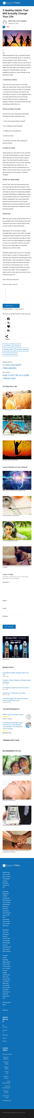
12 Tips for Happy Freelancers (12, 366)
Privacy (5, 1041)
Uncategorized (7, 1100)
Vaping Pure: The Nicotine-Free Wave (14, 693)
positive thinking (22, 349)
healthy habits (9, 349)
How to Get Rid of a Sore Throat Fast (16, 377)
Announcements (7, 1054)
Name (5, 600)
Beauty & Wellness (5, 1058)
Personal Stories (5, 1091)
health (17, 345)
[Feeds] (11, 1010)
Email (5, 608)
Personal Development (6, 1087)
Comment (6, 582)
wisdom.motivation (10, 354)
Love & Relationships (6, 1082)
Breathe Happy (6, 1062)
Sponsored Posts (6, 1096)
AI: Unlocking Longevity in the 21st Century (16, 688)
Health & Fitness (6, 1077)
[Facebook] (9, 1010)
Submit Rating (9, 305)
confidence (8, 345)
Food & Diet (6, 1072)
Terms (4, 1038)
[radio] (18, 289)
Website (5, 616)
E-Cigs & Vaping (6, 1067)
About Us (5, 1035)
